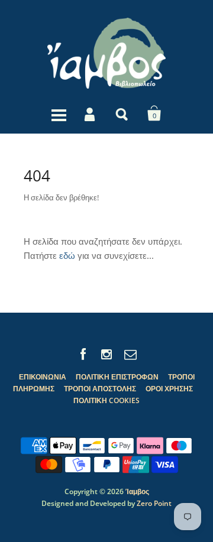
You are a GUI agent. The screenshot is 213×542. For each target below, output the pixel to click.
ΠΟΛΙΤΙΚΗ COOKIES (106, 400)
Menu (58, 113)
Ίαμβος (137, 491)
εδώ (67, 255)
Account (90, 113)
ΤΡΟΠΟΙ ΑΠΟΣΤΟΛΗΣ (100, 389)
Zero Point (154, 503)
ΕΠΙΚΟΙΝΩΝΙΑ (42, 377)
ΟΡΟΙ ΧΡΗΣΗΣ (169, 389)
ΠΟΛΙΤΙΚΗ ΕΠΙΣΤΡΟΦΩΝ (117, 377)
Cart (154, 113)
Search (122, 113)
